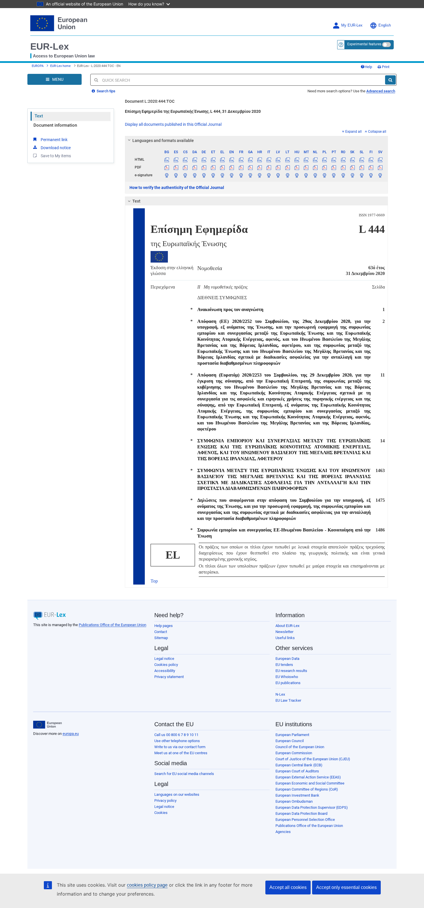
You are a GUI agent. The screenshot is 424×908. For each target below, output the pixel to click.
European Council (289, 741)
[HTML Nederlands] (315, 159)
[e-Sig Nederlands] (315, 175)
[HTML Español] (176, 159)
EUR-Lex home (60, 66)
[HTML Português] (333, 159)
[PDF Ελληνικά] (222, 167)
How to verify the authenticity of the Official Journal (177, 187)
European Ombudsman (294, 801)
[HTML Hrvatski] (259, 159)
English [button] (384, 25)
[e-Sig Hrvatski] (259, 175)
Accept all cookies (288, 887)
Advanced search (380, 91)
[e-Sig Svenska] (380, 175)
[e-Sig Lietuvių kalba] (287, 175)
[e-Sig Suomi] (371, 175)
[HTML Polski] (324, 159)
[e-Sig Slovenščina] (361, 175)
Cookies (161, 812)
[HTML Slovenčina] (352, 159)
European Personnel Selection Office (305, 819)
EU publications (288, 683)
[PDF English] (231, 167)
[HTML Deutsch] (203, 159)
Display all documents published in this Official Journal (173, 124)
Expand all (353, 132)
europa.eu (71, 733)
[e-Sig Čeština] (185, 175)
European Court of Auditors (297, 771)
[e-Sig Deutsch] (203, 175)
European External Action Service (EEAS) (308, 777)
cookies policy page (147, 885)
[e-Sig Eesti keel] (213, 175)
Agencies (283, 832)
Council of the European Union (299, 747)
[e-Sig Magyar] (296, 175)
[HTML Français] (241, 159)
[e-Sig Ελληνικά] (222, 175)
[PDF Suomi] (371, 167)
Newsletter (284, 632)
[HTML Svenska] (380, 159)
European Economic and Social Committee (309, 783)
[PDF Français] (241, 167)
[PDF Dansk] (194, 167)
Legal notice (164, 658)
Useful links (285, 638)
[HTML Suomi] (371, 159)
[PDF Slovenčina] (352, 167)
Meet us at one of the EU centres (180, 753)
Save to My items (56, 155)
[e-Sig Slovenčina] (352, 175)
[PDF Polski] (324, 167)
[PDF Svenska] (380, 167)
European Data (287, 658)
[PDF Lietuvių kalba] (287, 167)
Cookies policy (166, 664)
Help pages (163, 626)
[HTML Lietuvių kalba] (287, 159)
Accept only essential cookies (346, 887)
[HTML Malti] (305, 159)
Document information (55, 125)
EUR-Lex (49, 46)
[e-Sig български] (166, 175)
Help (368, 67)
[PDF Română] (343, 167)
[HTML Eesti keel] (213, 159)
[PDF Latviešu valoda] (278, 167)
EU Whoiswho (286, 677)
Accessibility (164, 671)
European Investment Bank (297, 795)
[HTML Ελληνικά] (222, 159)
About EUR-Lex (287, 626)
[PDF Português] (333, 167)
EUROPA (38, 66)
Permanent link (54, 139)
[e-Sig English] (231, 175)
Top (154, 581)
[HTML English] (231, 159)
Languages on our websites (176, 794)
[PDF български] (166, 167)
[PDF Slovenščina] (361, 167)
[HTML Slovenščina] (361, 159)
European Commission (293, 753)
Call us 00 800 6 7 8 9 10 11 (176, 735)
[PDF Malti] (305, 167)
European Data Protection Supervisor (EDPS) (311, 807)
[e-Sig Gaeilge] (250, 175)
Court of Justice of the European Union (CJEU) (312, 759)
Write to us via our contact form (179, 747)
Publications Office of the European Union (112, 625)
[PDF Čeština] (185, 167)
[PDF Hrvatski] (259, 167)
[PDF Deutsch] (203, 167)
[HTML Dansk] (194, 159)
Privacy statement (169, 677)
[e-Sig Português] (333, 175)
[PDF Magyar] (296, 167)
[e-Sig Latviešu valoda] (278, 175)
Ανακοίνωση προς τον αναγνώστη (230, 309)
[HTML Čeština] (185, 159)
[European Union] (47, 725)
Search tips (105, 91)
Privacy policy (165, 800)
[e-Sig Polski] (324, 175)
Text (39, 116)
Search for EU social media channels (184, 774)
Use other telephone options (177, 741)
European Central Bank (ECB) (298, 765)
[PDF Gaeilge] (250, 167)
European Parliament (292, 735)
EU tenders (284, 664)
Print (385, 67)
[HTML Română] (343, 159)
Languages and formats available (163, 140)
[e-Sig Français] (241, 175)
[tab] (256, 140)
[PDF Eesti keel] (213, 167)
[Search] (390, 80)
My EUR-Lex (352, 25)
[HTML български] (166, 159)
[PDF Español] (176, 167)
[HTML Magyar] (296, 159)
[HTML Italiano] (268, 159)
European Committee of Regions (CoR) (306, 789)
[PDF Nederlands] (315, 167)
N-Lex (280, 694)
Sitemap (161, 638)
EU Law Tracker (288, 700)
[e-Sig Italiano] (268, 175)
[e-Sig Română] (343, 175)
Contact (160, 632)
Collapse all (377, 132)
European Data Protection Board (301, 813)
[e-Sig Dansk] (194, 175)
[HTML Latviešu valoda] (278, 159)
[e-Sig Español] (176, 175)
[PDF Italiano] (268, 167)
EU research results (291, 671)
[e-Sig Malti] (305, 175)
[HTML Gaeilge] (250, 159)
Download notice (56, 147)
